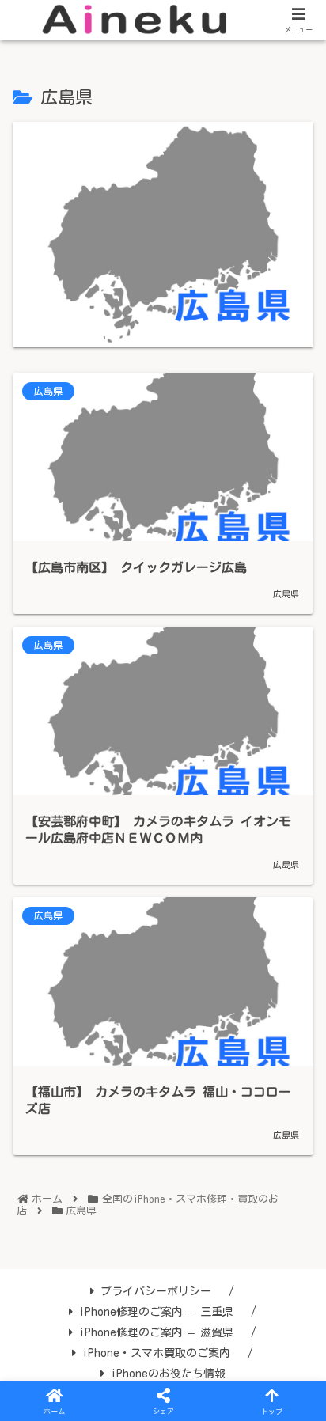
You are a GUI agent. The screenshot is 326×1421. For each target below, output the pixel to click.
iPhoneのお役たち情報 (168, 1373)
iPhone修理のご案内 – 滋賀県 (156, 1332)
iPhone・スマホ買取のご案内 (156, 1352)
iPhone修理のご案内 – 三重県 (156, 1311)
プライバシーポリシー (155, 1291)
